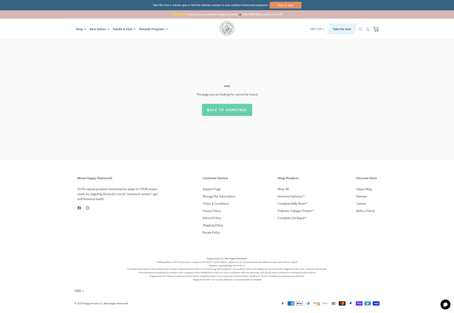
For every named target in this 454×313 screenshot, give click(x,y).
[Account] (368, 29)
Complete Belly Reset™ (293, 203)
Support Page (212, 189)
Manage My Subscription (219, 196)
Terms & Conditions (216, 203)
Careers (361, 203)
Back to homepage (227, 110)
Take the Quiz (342, 29)
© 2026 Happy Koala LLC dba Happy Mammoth (101, 303)
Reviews (361, 196)
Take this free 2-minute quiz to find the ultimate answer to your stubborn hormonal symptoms (223, 5)
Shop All (283, 189)
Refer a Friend (365, 211)
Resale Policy (211, 232)
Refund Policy (212, 218)
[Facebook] (79, 208)
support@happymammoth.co (231, 265)
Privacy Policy (212, 211)
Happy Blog (364, 189)
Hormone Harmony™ (291, 196)
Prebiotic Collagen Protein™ (296, 211)
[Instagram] (87, 208)
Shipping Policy (213, 225)
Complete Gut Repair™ (292, 218)
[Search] (360, 29)
